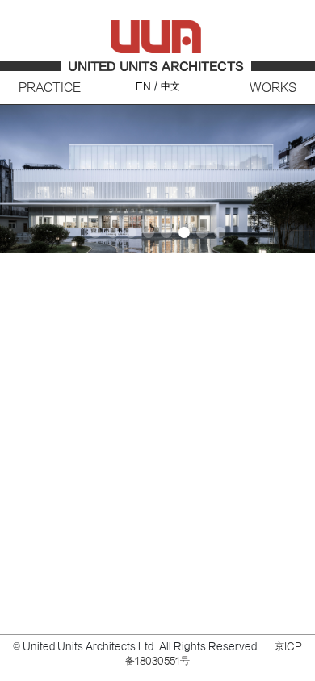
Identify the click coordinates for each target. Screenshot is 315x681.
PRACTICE (50, 87)
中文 (170, 86)
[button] (296, 187)
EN (143, 86)
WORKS (273, 87)
